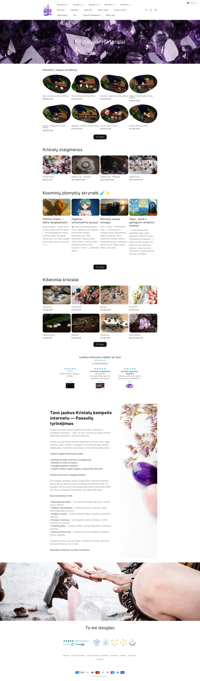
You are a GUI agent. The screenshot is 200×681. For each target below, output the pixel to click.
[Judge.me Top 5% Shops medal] (132, 642)
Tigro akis (75, 335)
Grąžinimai (132, 655)
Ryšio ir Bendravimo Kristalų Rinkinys (56, 96)
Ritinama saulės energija (110, 221)
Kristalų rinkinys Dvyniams (138, 126)
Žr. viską (100, 137)
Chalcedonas (47, 307)
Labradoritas (104, 335)
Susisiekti (100, 659)
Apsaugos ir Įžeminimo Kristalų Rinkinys (85, 126)
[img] (100, 360)
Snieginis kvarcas (49, 335)
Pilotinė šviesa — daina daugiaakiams (55, 221)
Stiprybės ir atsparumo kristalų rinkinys (114, 96)
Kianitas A (103, 307)
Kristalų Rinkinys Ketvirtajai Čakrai (83, 96)
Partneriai (114, 655)
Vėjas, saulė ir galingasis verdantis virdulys (141, 222)
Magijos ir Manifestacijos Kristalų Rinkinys (141, 97)
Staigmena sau (134, 177)
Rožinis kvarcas (134, 335)
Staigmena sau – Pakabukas (110, 177)
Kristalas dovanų (48, 177)
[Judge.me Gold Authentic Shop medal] (114, 642)
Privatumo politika (78, 655)
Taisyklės (65, 655)
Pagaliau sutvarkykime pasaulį (85, 221)
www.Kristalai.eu (103, 676)
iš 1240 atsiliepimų (100, 363)
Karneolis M (133, 307)
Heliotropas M (77, 307)
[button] (146, 10)
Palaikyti (123, 655)
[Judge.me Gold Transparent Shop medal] (123, 642)
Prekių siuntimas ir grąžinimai (97, 655)
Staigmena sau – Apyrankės (81, 177)
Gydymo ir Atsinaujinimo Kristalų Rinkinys (54, 126)
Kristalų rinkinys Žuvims (108, 126)
